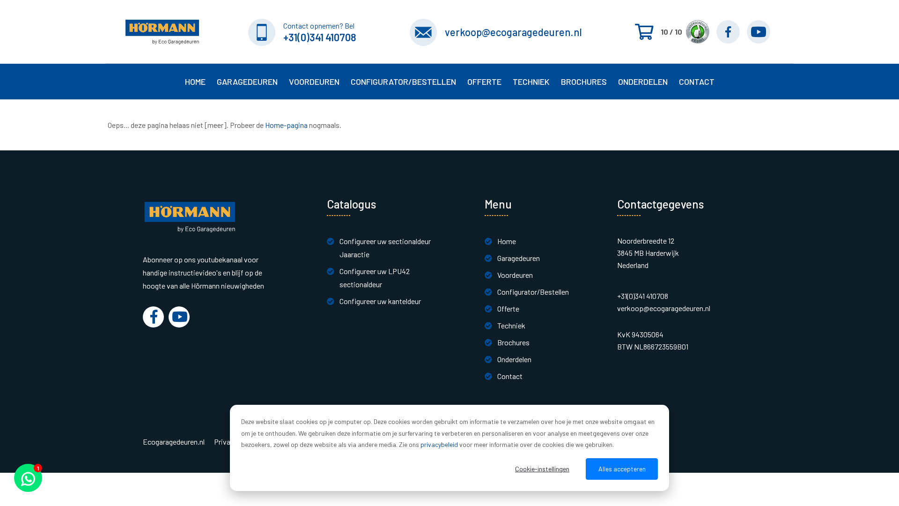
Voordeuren (314, 81)
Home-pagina (286, 124)
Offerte (508, 308)
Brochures (584, 81)
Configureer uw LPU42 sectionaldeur (374, 278)
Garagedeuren (518, 257)
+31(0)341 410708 (319, 37)
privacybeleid (439, 444)
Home (195, 81)
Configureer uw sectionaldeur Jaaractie (385, 248)
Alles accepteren (622, 469)
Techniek (511, 325)
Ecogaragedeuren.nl (174, 442)
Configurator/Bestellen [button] (403, 81)
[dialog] (449, 448)
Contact (510, 376)
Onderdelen (643, 81)
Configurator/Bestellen (533, 291)
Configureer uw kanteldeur (380, 301)
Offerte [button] (484, 81)
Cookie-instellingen (542, 469)
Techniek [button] (531, 81)
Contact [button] (697, 81)
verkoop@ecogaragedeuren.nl (513, 32)
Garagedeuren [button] (247, 81)
